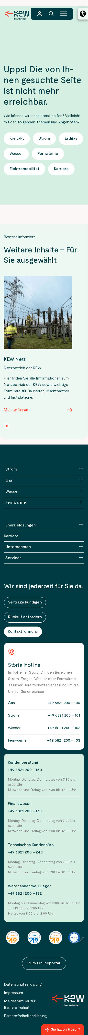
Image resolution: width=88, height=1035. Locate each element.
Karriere (11, 536)
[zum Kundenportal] (40, 14)
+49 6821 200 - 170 (25, 811)
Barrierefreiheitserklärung (25, 1016)
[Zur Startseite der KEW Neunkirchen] (17, 15)
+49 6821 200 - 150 (25, 770)
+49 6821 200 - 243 (25, 852)
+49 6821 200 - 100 (63, 703)
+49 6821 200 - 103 (63, 741)
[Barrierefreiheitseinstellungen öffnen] (82, 14)
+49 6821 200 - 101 (64, 716)
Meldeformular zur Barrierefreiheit (19, 1004)
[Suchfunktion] (51, 14)
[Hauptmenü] (63, 14)
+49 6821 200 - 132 (25, 894)
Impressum (13, 993)
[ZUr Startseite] (68, 1000)
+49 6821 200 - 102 (63, 728)
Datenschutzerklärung (23, 985)
